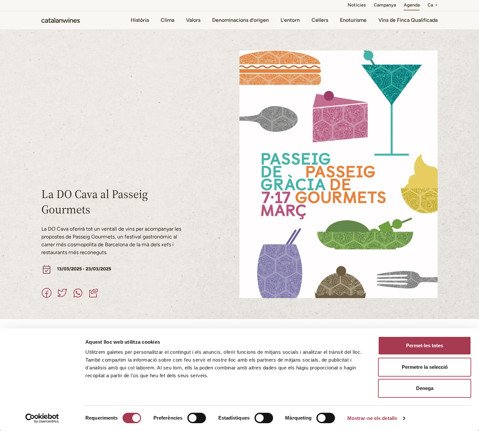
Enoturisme (353, 20)
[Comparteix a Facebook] (46, 293)
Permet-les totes (424, 345)
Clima (167, 20)
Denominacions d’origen (240, 20)
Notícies (357, 5)
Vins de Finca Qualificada (408, 20)
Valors (193, 20)
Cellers (320, 20)
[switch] (196, 418)
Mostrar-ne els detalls (372, 418)
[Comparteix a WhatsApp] (78, 293)
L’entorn (290, 20)
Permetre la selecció (425, 367)
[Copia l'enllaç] (93, 293)
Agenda (412, 5)
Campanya (385, 5)
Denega (424, 388)
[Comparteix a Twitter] (62, 293)
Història (140, 20)
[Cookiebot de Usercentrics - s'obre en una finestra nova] (42, 418)
